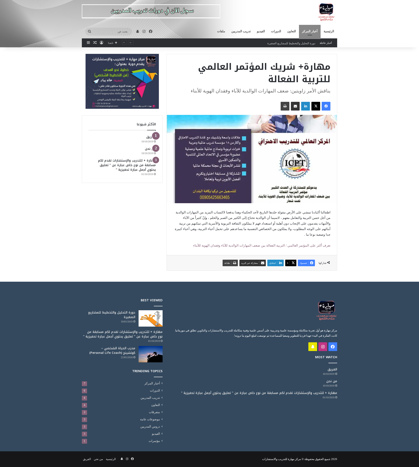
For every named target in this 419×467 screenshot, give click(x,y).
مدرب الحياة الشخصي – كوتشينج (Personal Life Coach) (112, 350)
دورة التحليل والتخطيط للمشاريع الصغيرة (291, 42)
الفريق (151, 137)
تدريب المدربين (241, 31)
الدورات (276, 31)
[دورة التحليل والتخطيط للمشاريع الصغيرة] (151, 318)
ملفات (221, 31)
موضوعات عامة (150, 419)
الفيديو (261, 31)
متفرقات (154, 412)
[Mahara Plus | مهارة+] (326, 12)
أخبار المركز (310, 31)
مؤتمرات (154, 441)
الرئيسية (329, 31)
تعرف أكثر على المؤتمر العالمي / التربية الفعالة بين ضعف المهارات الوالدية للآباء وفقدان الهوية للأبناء (261, 245)
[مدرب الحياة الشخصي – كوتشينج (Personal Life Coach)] (151, 354)
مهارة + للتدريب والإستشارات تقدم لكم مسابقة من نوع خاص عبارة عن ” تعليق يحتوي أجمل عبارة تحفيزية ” (127, 165)
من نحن (150, 149)
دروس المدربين (150, 426)
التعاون (291, 31)
